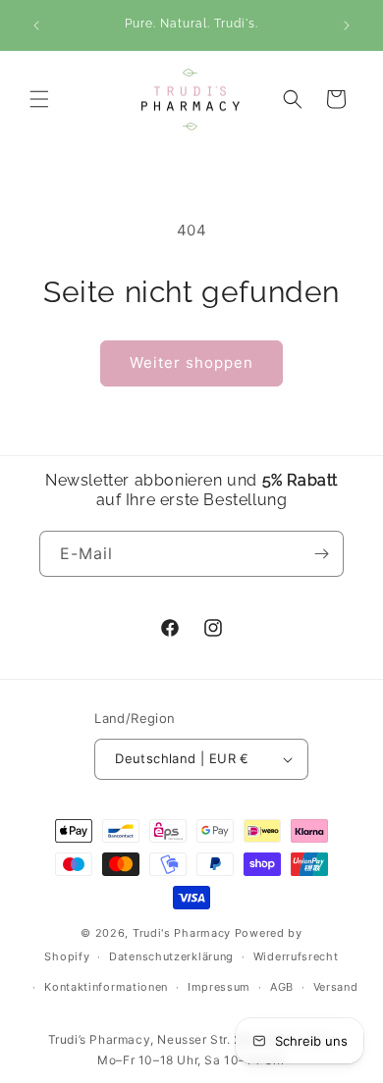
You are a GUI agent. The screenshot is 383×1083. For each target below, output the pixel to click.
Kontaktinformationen (106, 987)
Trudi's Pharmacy (182, 933)
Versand (335, 987)
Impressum (219, 987)
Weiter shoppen (191, 362)
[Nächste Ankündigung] (346, 25)
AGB (282, 987)
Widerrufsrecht (296, 956)
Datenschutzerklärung (171, 956)
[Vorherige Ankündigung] (36, 25)
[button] (39, 99)
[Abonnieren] (321, 554)
